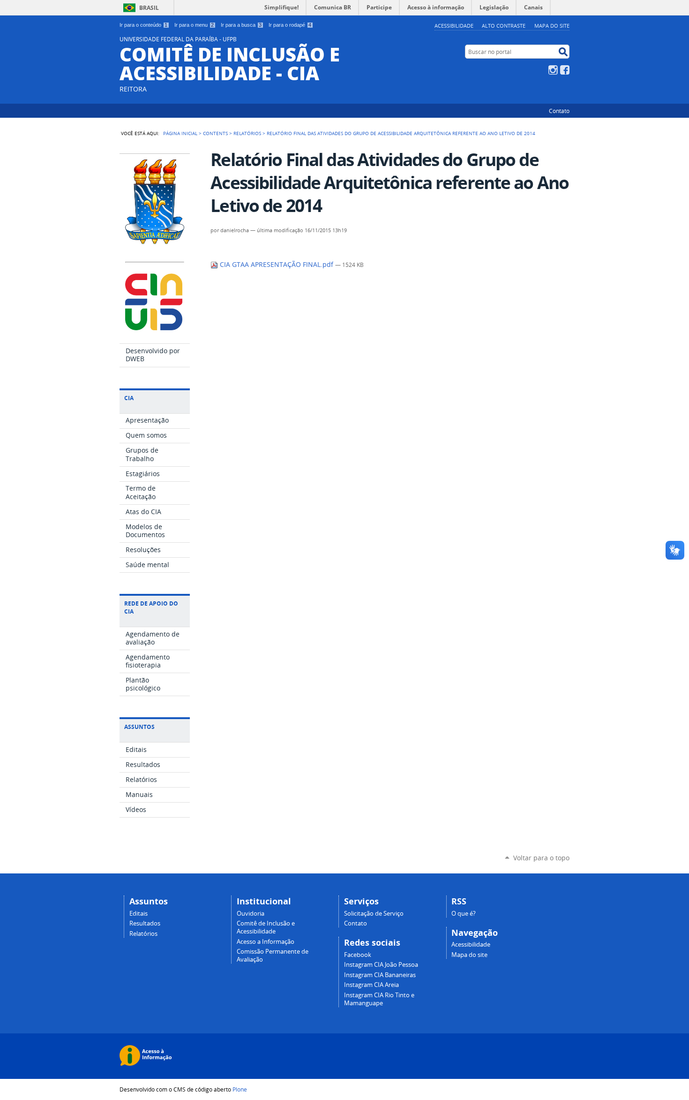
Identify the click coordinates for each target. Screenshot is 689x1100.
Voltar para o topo (541, 857)
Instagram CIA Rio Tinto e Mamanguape (379, 999)
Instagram (553, 70)
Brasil (149, 8)
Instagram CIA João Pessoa (381, 965)
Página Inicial (180, 133)
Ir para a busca (241, 25)
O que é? (463, 914)
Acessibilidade (453, 25)
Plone (239, 1089)
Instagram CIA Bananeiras (380, 975)
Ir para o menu (194, 25)
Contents (215, 133)
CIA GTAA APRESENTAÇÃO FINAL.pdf (276, 264)
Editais (138, 914)
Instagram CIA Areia (371, 985)
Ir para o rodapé (290, 25)
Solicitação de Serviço (374, 914)
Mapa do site (551, 25)
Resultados (144, 923)
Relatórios (247, 133)
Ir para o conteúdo (143, 25)
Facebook (564, 70)
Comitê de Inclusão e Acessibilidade (266, 927)
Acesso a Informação (265, 942)
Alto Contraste (503, 25)
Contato (559, 110)
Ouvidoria (250, 914)
